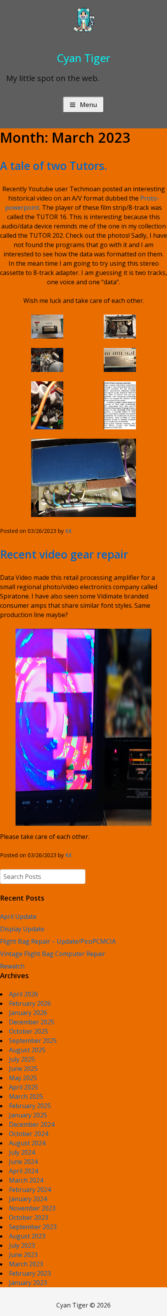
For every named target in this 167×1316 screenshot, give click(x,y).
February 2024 (30, 1189)
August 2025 (27, 1050)
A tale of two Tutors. (53, 165)
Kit (68, 530)
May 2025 (23, 1078)
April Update (18, 916)
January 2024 (28, 1199)
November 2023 (32, 1208)
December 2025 (31, 1022)
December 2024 (31, 1124)
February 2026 (30, 1003)
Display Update (22, 929)
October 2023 (28, 1217)
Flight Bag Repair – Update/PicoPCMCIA (58, 941)
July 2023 (22, 1245)
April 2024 (23, 1171)
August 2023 (27, 1236)
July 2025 (22, 1059)
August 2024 (27, 1143)
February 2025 (30, 1106)
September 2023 (33, 1227)
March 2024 (26, 1180)
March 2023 (26, 1264)
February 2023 (30, 1273)
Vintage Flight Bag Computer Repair (52, 953)
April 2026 (23, 994)
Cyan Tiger (83, 57)
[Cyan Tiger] (83, 31)
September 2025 (33, 1040)
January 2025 (28, 1115)
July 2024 (22, 1152)
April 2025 (23, 1087)
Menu (88, 104)
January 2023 (28, 1282)
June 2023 (23, 1254)
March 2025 (26, 1096)
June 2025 (23, 1068)
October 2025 (28, 1031)
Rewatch (12, 966)
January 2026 (28, 1012)
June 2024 (23, 1161)
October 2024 (28, 1133)
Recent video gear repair (64, 554)
